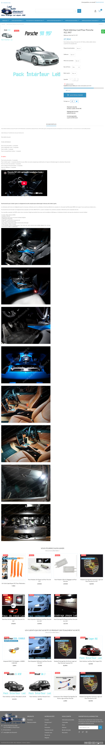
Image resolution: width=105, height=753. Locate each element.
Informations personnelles (68, 719)
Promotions (30, 719)
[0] (99, 11)
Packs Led (5, 20)
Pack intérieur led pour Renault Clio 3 (40, 696)
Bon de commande (66, 730)
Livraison (47, 719)
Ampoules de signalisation (55, 20)
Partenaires (47, 727)
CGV (46, 725)
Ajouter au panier (76, 95)
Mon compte (66, 716)
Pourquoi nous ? (48, 722)
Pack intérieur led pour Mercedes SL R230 (14, 696)
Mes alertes (65, 732)
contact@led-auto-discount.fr (10, 732)
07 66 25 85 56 (7, 730)
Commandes (65, 722)
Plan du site (47, 735)
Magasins (47, 737)
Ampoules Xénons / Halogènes (91, 20)
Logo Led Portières (18, 20)
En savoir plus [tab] (51, 124)
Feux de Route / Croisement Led (35, 20)
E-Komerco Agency (26, 742)
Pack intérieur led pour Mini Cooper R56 (91, 661)
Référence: (66, 35)
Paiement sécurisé (49, 730)
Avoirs (63, 725)
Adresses (64, 727)
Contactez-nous (6, 2)
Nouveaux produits (31, 722)
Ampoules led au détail (72, 20)
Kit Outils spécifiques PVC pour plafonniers (13, 583)
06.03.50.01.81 (100, 2)
